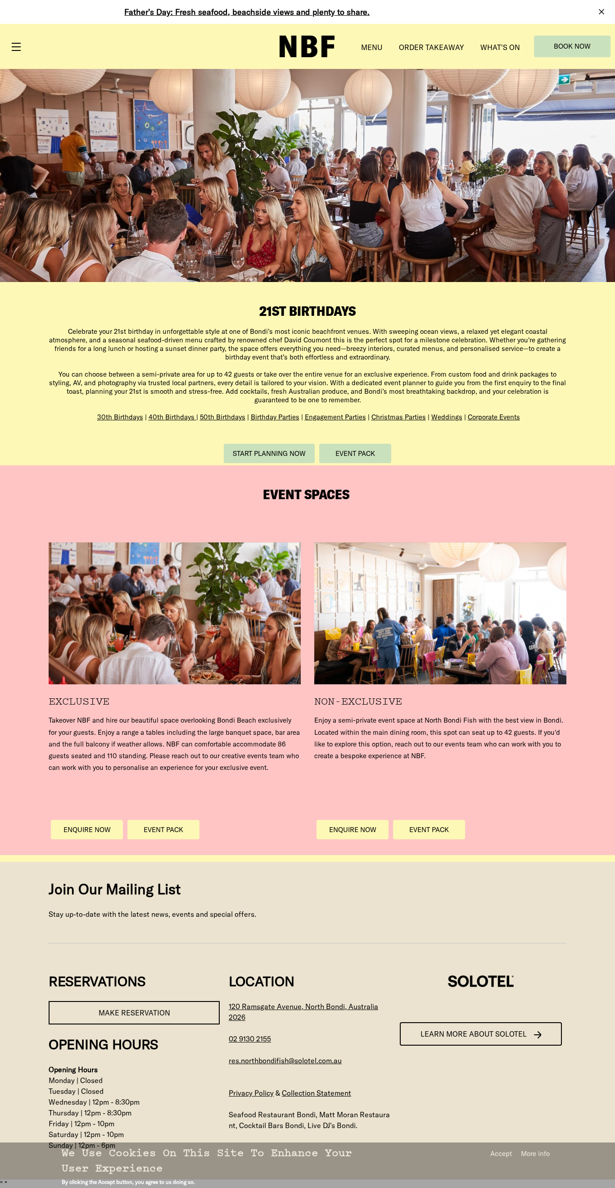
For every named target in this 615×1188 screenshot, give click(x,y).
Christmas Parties (398, 417)
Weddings (446, 417)
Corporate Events (494, 417)
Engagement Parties (335, 417)
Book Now (572, 46)
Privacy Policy (251, 1092)
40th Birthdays (172, 417)
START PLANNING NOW (269, 453)
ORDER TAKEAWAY (431, 47)
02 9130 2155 (250, 1038)
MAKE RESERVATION (134, 1012)
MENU (371, 47)
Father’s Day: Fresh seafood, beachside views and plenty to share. (247, 12)
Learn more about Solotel (474, 1033)
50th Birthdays (222, 417)
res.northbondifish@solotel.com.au (285, 1060)
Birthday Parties (275, 417)
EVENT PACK (355, 453)
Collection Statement (316, 1092)
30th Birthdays (120, 417)
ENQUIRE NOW (87, 829)
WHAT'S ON (500, 47)
